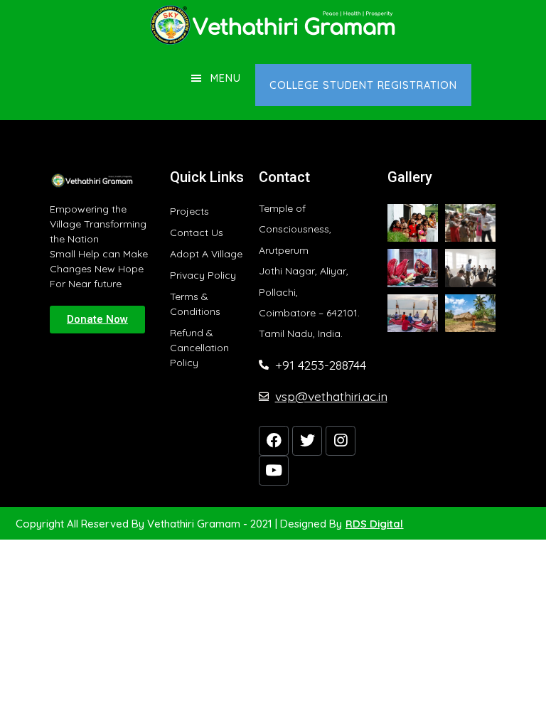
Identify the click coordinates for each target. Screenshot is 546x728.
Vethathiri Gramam (273, 25)
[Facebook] (274, 441)
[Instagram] (340, 441)
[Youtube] (274, 471)
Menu (225, 78)
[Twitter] (307, 441)
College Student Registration (363, 85)
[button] (97, 319)
